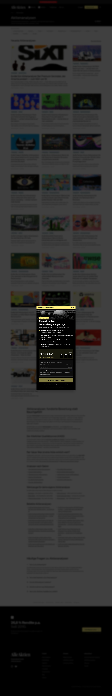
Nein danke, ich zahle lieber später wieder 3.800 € (56, 387)
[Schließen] (73, 310)
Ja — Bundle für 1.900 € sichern (56, 380)
